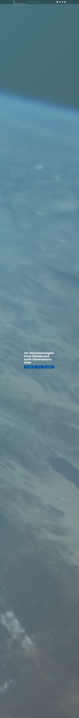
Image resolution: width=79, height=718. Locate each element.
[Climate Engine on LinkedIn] (57, 2)
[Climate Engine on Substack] (60, 2)
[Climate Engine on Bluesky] (62, 2)
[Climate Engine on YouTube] (65, 2)
